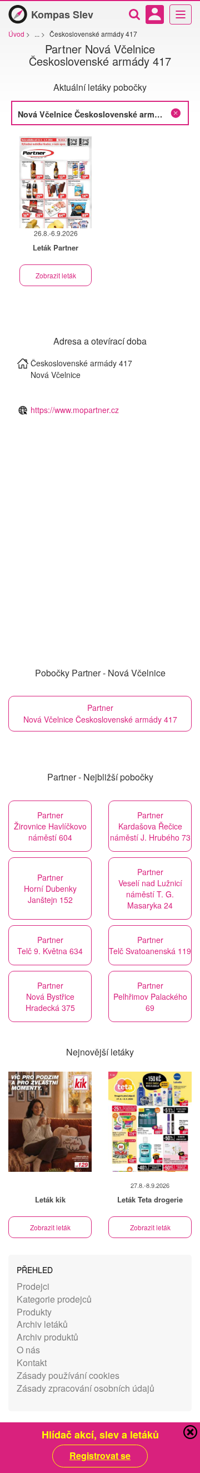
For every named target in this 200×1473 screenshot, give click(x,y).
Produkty (34, 1311)
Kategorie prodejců (54, 1299)
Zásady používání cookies (68, 1375)
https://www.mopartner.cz (75, 409)
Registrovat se (100, 1456)
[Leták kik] (50, 1122)
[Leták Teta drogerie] (150, 1122)
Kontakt (32, 1362)
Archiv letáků (42, 1324)
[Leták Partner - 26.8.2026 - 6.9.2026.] (55, 182)
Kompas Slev (62, 14)
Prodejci (33, 1286)
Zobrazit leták (56, 275)
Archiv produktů (47, 1336)
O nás (28, 1349)
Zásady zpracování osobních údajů (85, 1388)
